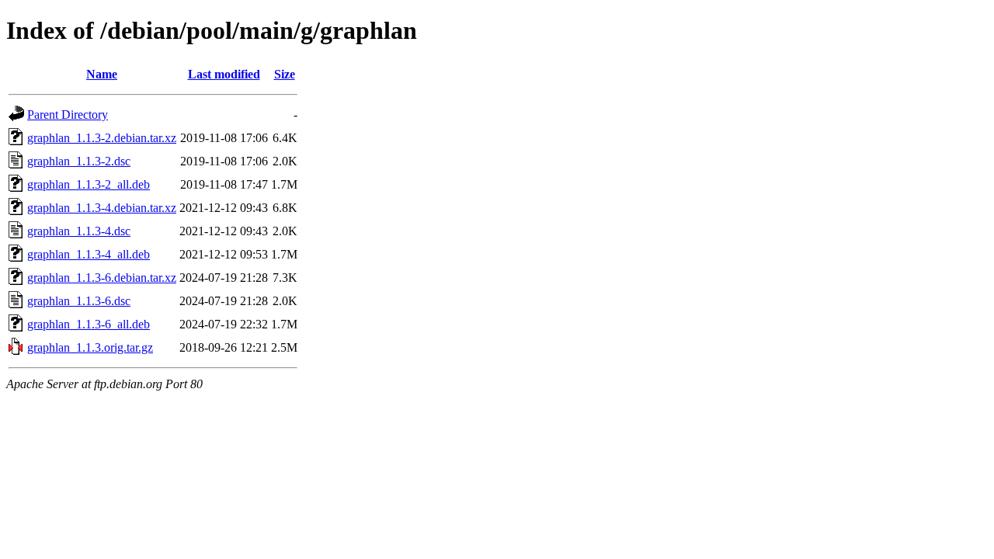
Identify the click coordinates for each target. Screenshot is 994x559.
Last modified (224, 74)
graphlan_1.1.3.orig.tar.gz (90, 347)
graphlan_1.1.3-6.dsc (78, 300)
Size (284, 74)
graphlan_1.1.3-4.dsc (78, 231)
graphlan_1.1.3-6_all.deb (88, 324)
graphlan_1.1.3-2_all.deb (88, 184)
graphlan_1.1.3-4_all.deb (88, 254)
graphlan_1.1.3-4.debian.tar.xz (101, 207)
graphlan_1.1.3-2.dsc (78, 161)
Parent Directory (67, 114)
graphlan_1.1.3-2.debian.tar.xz (101, 137)
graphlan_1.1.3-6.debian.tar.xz (101, 277)
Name (101, 74)
